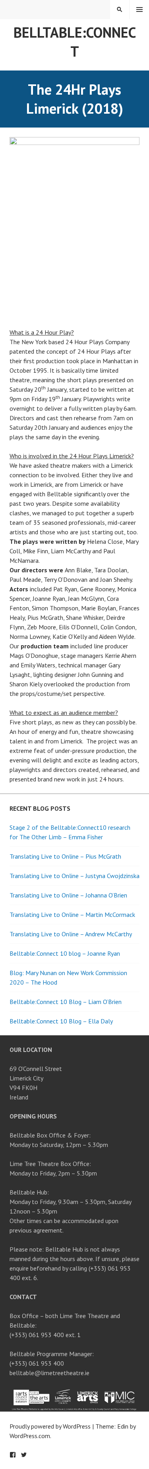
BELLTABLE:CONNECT (75, 42)
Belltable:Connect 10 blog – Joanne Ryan (65, 953)
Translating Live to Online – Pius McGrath (65, 856)
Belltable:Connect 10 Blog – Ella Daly (61, 1021)
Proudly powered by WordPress (50, 1426)
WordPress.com (30, 1436)
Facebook (13, 1454)
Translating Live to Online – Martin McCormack (72, 914)
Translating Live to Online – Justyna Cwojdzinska (74, 876)
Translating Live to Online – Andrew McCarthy (71, 934)
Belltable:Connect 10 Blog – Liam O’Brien (66, 1002)
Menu (139, 9)
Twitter (24, 1454)
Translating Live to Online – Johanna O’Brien (68, 895)
